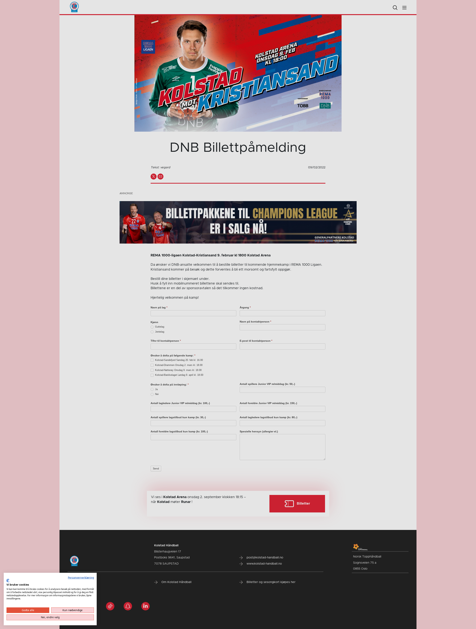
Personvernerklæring (81, 577)
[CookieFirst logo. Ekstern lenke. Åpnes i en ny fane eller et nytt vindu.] (8, 580)
